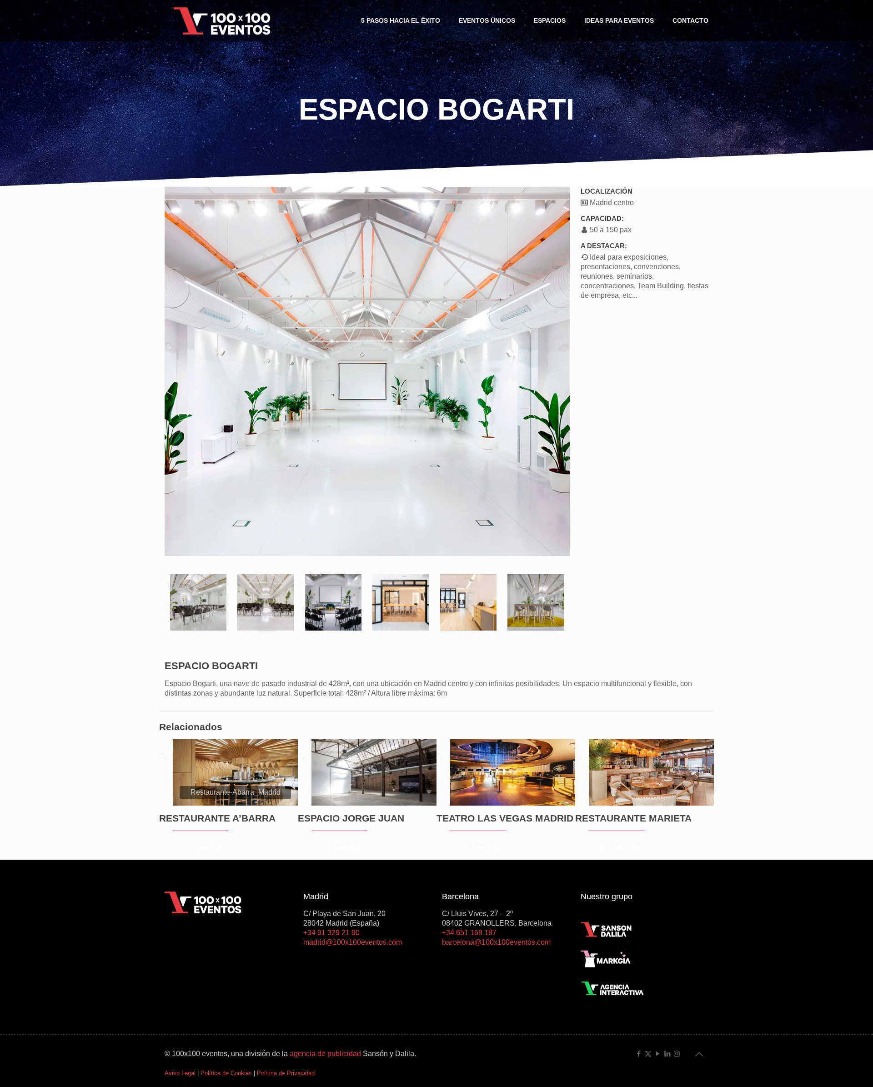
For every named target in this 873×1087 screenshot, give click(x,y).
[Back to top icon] (698, 1054)
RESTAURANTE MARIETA (633, 818)
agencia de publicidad (325, 1053)
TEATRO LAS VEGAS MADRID (504, 818)
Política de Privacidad (286, 1073)
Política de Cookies (226, 1073)
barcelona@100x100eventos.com (496, 942)
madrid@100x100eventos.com (352, 942)
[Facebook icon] (638, 1053)
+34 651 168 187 (469, 933)
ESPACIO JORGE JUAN (351, 818)
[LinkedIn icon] (667, 1053)
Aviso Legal (180, 1073)
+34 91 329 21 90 (331, 933)
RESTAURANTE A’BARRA (217, 818)
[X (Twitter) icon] (648, 1053)
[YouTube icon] (657, 1053)
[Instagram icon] (676, 1053)
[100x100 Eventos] (222, 20)
